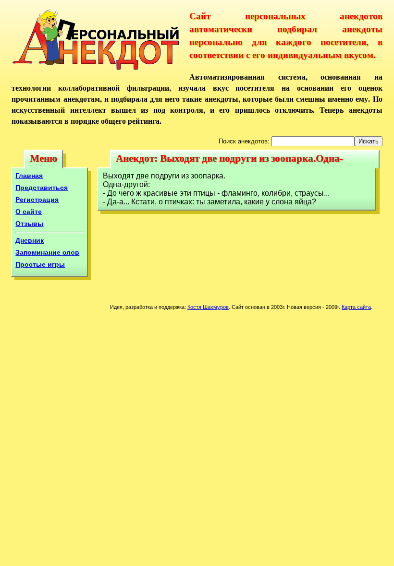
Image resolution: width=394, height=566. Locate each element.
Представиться (41, 187)
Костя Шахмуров (208, 307)
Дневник (29, 240)
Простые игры (40, 264)
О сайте (28, 211)
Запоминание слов (47, 252)
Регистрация (37, 199)
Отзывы (29, 223)
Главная (29, 175)
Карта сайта (356, 307)
